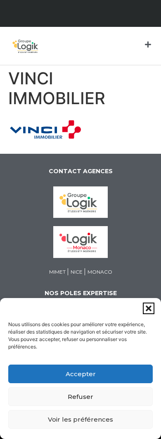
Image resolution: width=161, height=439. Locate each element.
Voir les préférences (80, 419)
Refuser (80, 397)
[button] (148, 308)
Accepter (81, 374)
